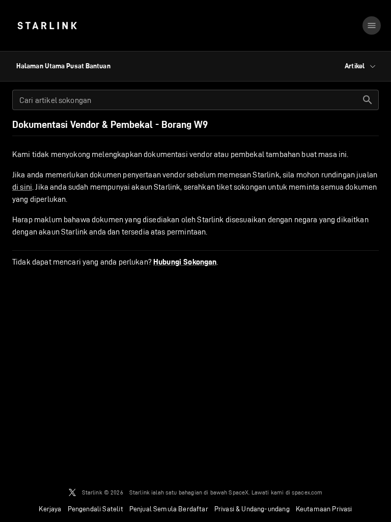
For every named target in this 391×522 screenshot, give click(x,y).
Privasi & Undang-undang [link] (252, 509)
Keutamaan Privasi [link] (324, 509)
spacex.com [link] (307, 492)
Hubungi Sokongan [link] (184, 262)
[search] (367, 100)
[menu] (371, 25)
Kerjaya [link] (50, 509)
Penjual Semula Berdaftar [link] (168, 509)
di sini (22, 186)
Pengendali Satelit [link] (95, 509)
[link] (47, 25)
